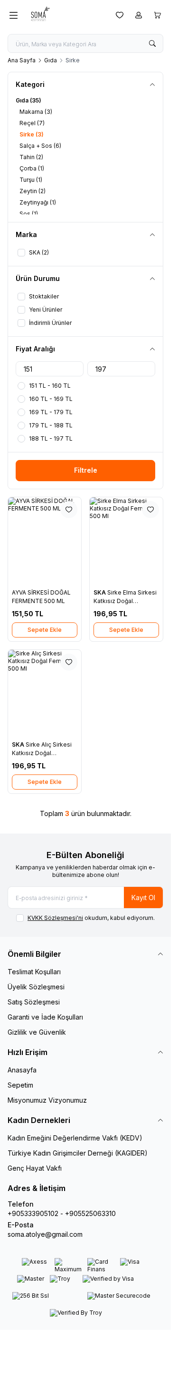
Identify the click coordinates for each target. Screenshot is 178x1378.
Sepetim (20, 1085)
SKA (100, 592)
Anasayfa (22, 1070)
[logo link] (65, 15)
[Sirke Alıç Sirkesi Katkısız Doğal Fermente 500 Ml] (44, 693)
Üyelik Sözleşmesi (36, 987)
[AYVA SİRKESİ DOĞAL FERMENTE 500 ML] (44, 541)
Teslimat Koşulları (34, 972)
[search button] (152, 43)
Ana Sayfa (22, 60)
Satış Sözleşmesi (34, 1002)
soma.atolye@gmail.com (45, 1234)
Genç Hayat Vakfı (35, 1168)
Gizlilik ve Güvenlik (37, 1032)
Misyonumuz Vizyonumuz (47, 1100)
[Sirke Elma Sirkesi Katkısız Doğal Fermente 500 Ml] (126, 541)
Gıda (50, 60)
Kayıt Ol (143, 897)
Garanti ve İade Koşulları (45, 1017)
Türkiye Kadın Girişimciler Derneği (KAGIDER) (78, 1153)
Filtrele (85, 470)
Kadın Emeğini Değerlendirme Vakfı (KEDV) (75, 1138)
